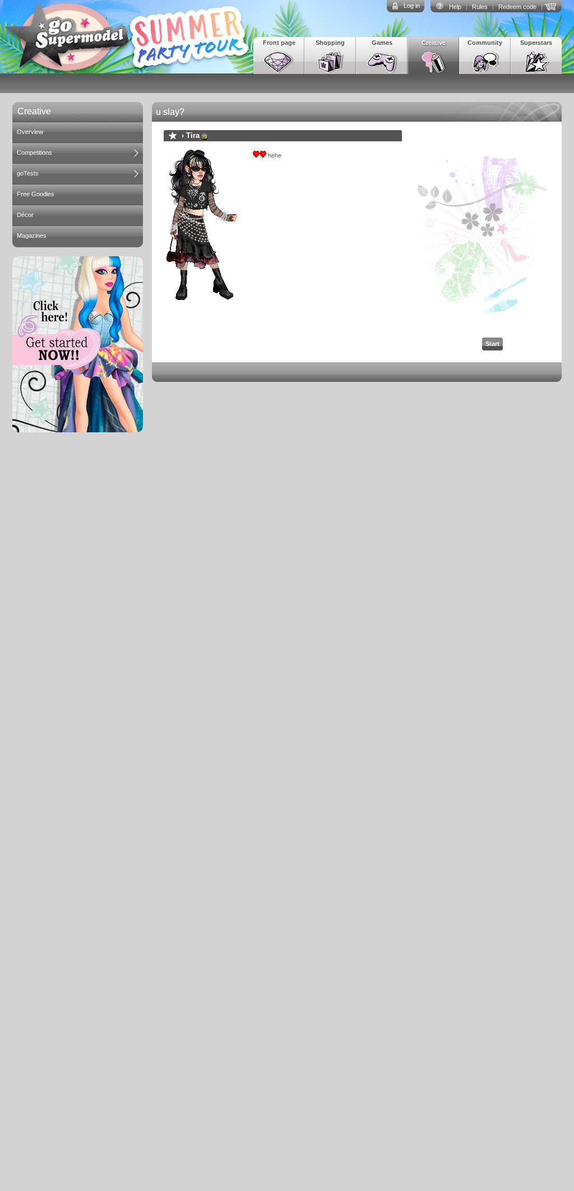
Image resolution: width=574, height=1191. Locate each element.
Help (455, 6)
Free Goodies (35, 194)
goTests (28, 173)
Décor (25, 214)
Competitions (34, 152)
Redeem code (517, 6)
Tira (193, 135)
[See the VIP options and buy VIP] (552, 5)
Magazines (32, 235)
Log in (412, 5)
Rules (480, 6)
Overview (30, 131)
